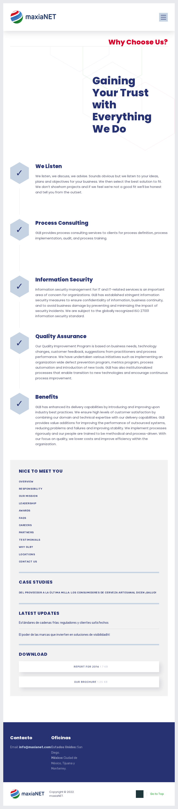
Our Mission (28, 495)
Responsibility (31, 488)
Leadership (27, 503)
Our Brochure (91, 681)
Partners (26, 532)
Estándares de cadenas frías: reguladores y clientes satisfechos (64, 623)
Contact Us (28, 561)
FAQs (22, 517)
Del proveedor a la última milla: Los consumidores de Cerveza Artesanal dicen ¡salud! (87, 592)
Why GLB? (26, 546)
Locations (27, 554)
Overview (26, 481)
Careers (25, 525)
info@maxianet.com (35, 747)
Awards (24, 510)
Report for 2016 (91, 666)
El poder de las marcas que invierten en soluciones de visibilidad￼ (64, 635)
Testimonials (29, 539)
